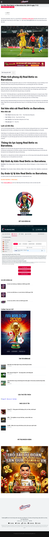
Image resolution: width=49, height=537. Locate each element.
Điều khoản (25, 520)
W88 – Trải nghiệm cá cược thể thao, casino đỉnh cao (19, 417)
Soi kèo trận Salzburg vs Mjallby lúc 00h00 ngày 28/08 (18, 283)
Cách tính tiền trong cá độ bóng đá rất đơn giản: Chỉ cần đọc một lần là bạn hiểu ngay (26, 381)
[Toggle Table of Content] (12, 73)
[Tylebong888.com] (24, 2)
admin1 (8, 12)
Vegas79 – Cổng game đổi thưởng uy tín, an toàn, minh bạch (21, 409)
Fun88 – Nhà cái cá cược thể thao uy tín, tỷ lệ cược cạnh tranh (21, 425)
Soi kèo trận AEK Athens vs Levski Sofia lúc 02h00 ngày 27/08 (20, 292)
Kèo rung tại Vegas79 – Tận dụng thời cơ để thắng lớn (20, 372)
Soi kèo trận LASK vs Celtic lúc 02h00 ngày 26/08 (17, 300)
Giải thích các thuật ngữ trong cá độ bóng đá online (19, 364)
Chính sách (19, 520)
